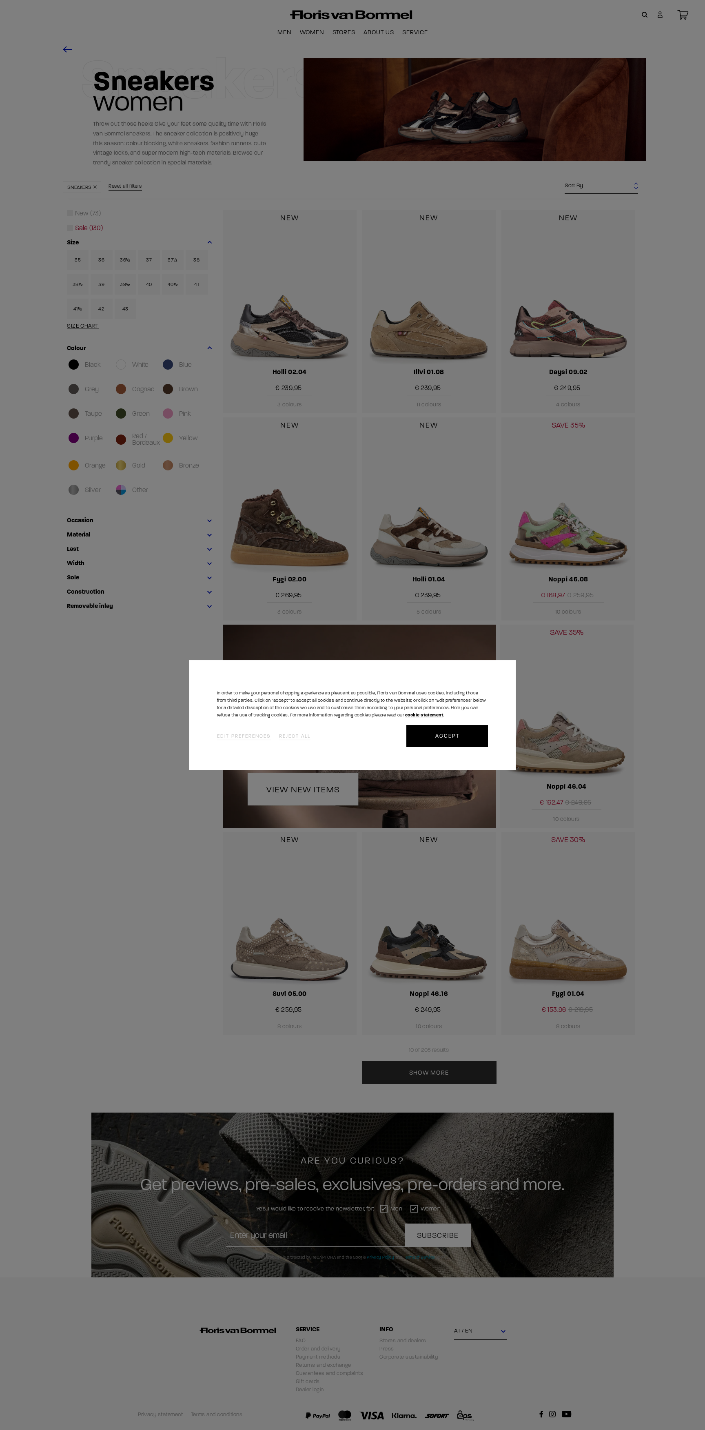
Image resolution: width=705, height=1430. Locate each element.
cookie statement (424, 715)
